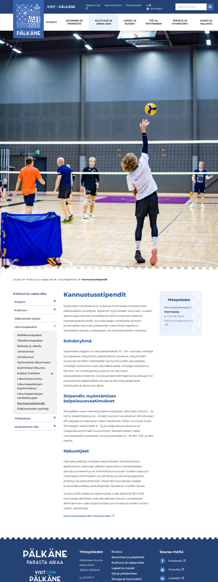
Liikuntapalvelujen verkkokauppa (30, 395)
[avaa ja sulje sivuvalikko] (55, 301)
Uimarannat (25, 351)
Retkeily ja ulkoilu (29, 346)
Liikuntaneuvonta (29, 378)
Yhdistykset (22, 418)
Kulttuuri (20, 310)
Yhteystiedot (133, 5)
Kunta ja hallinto (206, 22)
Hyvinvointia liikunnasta (33, 362)
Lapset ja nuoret (129, 22)
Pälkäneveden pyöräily (33, 408)
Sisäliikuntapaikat (29, 335)
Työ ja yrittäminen (153, 22)
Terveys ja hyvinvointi (180, 22)
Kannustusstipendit (31, 403)
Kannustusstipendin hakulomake (89, 516)
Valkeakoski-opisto (27, 318)
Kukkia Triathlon (28, 373)
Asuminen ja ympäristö (74, 22)
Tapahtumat (92, 7)
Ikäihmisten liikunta (31, 367)
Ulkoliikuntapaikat (30, 340)
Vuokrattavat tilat (26, 426)
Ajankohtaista (113, 5)
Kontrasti (155, 8)
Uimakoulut (25, 357)
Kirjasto (19, 302)
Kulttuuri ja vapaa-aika (103, 22)
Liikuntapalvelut (25, 327)
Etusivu (51, 22)
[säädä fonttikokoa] (149, 5)
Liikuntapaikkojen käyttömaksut (29, 386)
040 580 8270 (175, 316)
